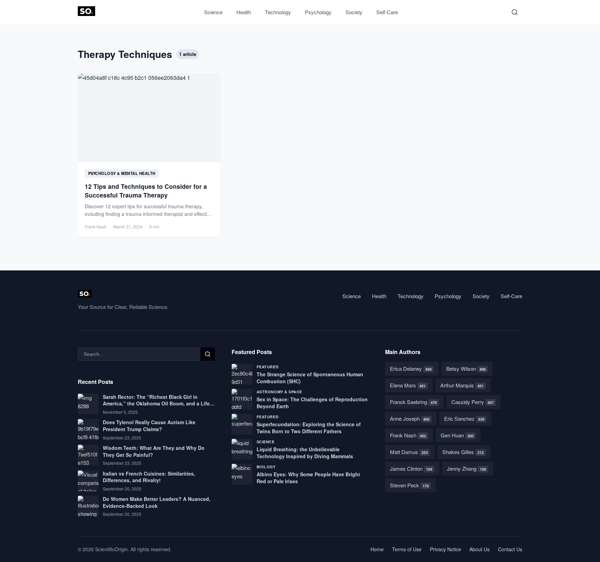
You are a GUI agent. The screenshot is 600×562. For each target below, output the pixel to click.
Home (377, 549)
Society (353, 12)
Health (243, 12)
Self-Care (387, 12)
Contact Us (510, 549)
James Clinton (411, 468)
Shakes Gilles (463, 451)
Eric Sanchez (464, 418)
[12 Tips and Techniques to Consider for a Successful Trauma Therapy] (149, 155)
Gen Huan (457, 435)
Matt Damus (409, 451)
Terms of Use (407, 549)
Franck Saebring (413, 401)
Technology (278, 12)
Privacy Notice (445, 549)
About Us (479, 549)
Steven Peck (409, 485)
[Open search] (514, 12)
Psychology (318, 12)
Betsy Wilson (466, 368)
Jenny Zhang (466, 468)
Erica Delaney (411, 368)
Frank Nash (408, 435)
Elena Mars (408, 385)
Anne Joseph (410, 418)
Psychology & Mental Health (122, 173)
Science (213, 12)
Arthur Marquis (462, 385)
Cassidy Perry (472, 401)
